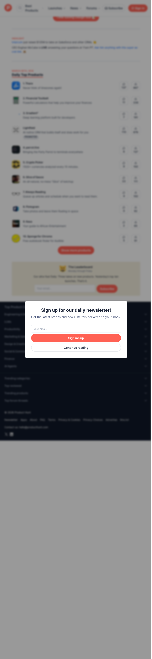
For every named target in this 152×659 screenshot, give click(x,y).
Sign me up (76, 338)
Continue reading (76, 347)
